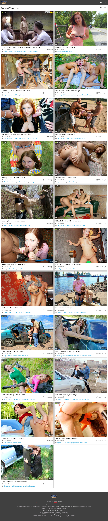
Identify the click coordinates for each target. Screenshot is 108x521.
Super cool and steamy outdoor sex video (16, 134)
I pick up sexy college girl (63, 308)
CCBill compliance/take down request (63, 503)
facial (17, 95)
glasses (75, 443)
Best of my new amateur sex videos (67, 351)
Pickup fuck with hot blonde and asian (68, 221)
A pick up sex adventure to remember (68, 264)
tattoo (5, 51)
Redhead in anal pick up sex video (13, 395)
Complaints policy (64, 505)
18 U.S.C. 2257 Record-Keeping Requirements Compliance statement (54, 514)
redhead (10, 51)
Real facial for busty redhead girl (66, 395)
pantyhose (18, 138)
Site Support (58, 501)
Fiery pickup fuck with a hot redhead (14, 482)
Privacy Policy (49, 505)
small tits (35, 51)
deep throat (7, 182)
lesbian (84, 95)
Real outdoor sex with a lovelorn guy (67, 91)
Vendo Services (64, 506)
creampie (29, 51)
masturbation (73, 95)
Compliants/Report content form (44, 503)
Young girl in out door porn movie (13, 221)
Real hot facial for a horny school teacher (16, 91)
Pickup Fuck (8, 2)
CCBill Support (73, 506)
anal (64, 138)
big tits (30, 138)
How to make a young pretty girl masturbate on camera (21, 47)
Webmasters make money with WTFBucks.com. (54, 510)
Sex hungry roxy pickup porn (65, 134)
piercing (59, 95)
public (59, 51)
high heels (7, 95)
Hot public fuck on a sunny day (65, 47)
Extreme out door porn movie (65, 177)
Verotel (57, 506)
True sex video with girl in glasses (66, 438)
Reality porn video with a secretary (14, 264)
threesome (22, 51)
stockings (22, 399)
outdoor (69, 51)
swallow (16, 51)
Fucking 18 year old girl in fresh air (13, 177)
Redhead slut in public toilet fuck (13, 308)
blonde (89, 95)
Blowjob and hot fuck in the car (12, 351)
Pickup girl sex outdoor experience (13, 438)
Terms (56, 505)
